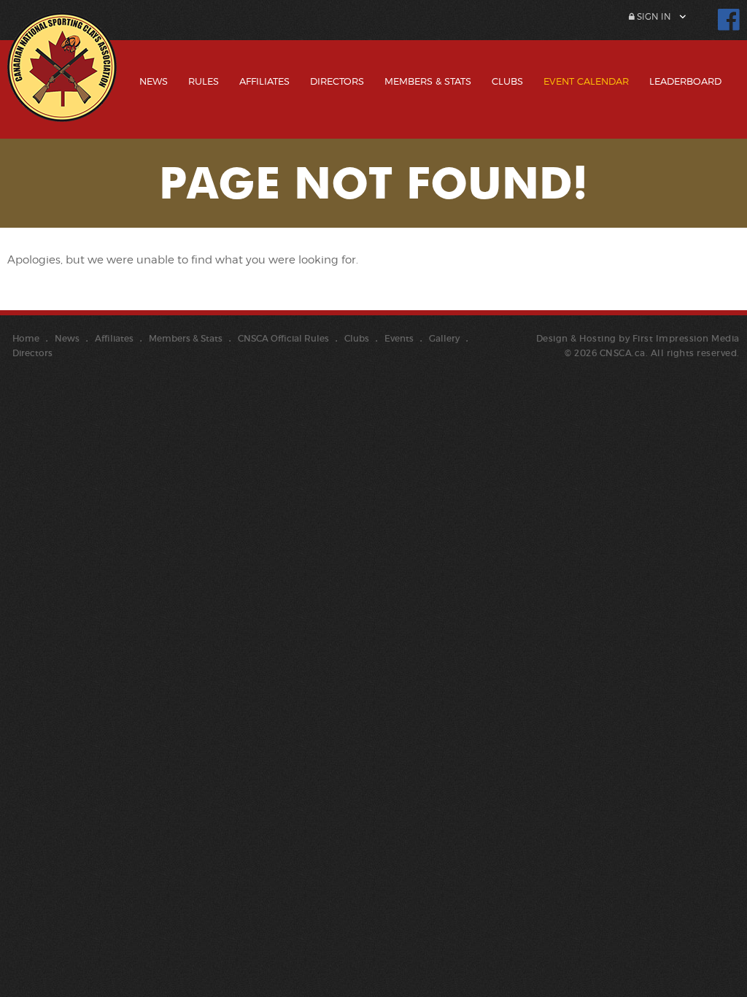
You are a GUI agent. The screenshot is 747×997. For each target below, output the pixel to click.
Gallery (444, 338)
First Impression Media (686, 338)
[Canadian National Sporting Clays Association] (62, 78)
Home (25, 338)
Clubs (507, 81)
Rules (203, 81)
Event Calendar (586, 81)
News (153, 81)
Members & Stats (427, 81)
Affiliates (264, 81)
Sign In (653, 16)
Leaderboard (685, 81)
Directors (337, 81)
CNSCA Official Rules (283, 338)
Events (399, 338)
